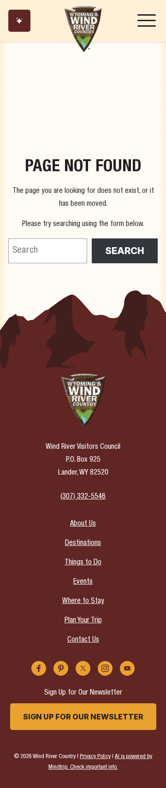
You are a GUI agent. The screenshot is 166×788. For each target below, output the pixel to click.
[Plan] (19, 21)
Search (124, 250)
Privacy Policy (95, 757)
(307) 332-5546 (83, 497)
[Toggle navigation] (147, 21)
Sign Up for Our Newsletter (83, 716)
